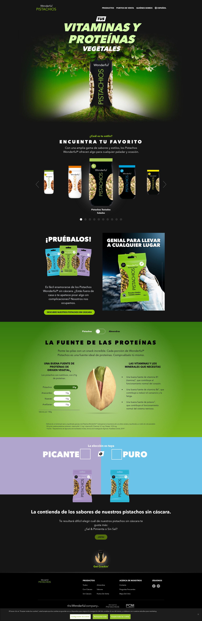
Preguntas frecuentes (127, 589)
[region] (101, 614)
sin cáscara (87, 594)
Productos (108, 8)
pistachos (87, 331)
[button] (37, 184)
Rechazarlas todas (100, 616)
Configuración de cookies (80, 616)
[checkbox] (85, 454)
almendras (114, 331)
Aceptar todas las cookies (120, 616)
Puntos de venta (125, 8)
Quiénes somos (144, 8)
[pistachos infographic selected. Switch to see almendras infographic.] (100, 331)
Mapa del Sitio (125, 594)
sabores (100, 589)
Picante (61, 454)
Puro (135, 454)
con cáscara (87, 589)
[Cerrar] (198, 614)
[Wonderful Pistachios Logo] (46, 10)
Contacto (122, 585)
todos (85, 585)
